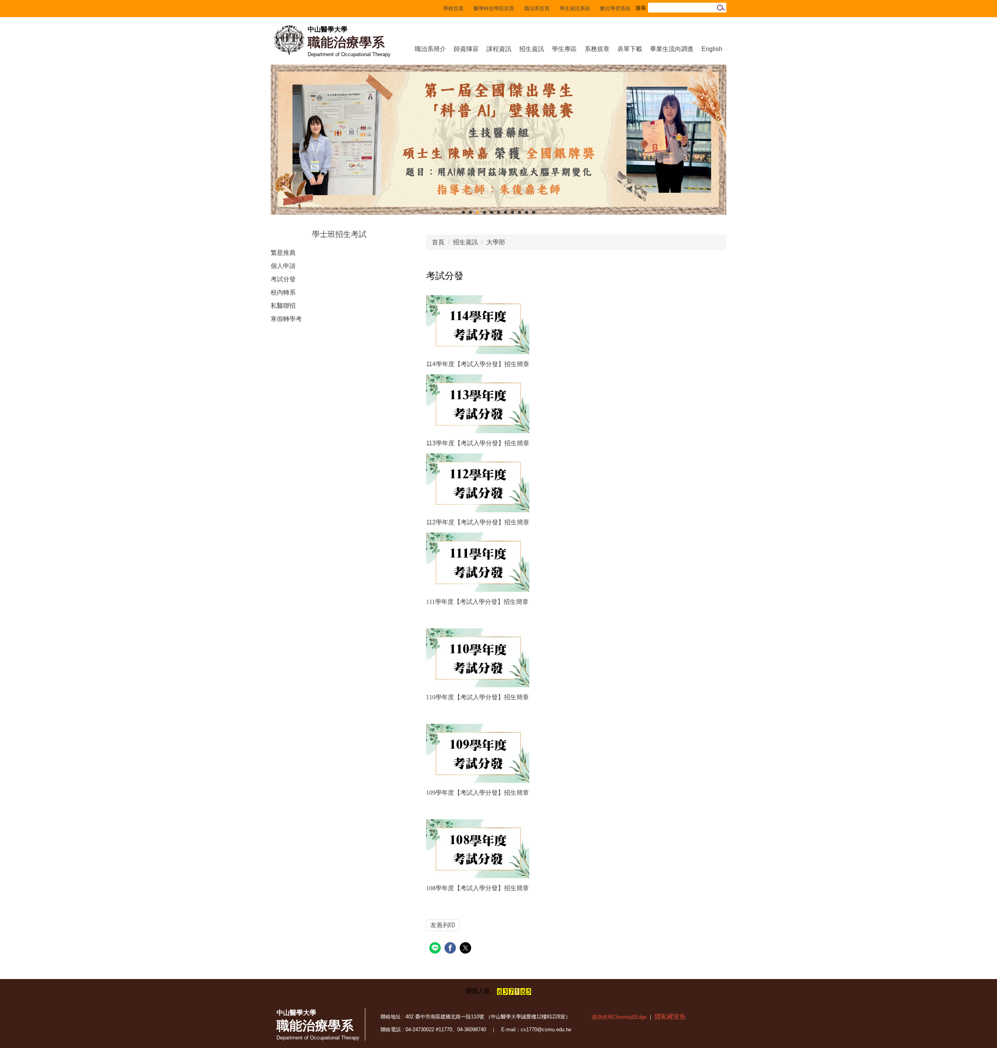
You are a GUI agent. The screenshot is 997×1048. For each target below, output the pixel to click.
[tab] (463, 212)
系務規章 (597, 49)
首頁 (438, 242)
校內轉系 (283, 292)
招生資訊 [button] (531, 49)
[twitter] (466, 949)
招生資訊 (465, 242)
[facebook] (451, 949)
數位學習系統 (615, 8)
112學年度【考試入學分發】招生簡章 (477, 522)
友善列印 (442, 925)
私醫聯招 (283, 305)
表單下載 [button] (629, 49)
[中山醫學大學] (289, 40)
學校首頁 (453, 8)
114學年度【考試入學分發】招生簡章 (477, 364)
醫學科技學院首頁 (494, 8)
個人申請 (283, 266)
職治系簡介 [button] (430, 49)
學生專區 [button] (564, 49)
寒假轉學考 (286, 319)
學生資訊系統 (575, 8)
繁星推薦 (283, 252)
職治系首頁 (537, 8)
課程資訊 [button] (498, 49)
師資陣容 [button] (466, 49)
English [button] (711, 49)
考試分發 (283, 279)
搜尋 (720, 7)
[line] (436, 949)
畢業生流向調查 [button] (672, 49)
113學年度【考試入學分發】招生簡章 (477, 443)
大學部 (495, 242)
